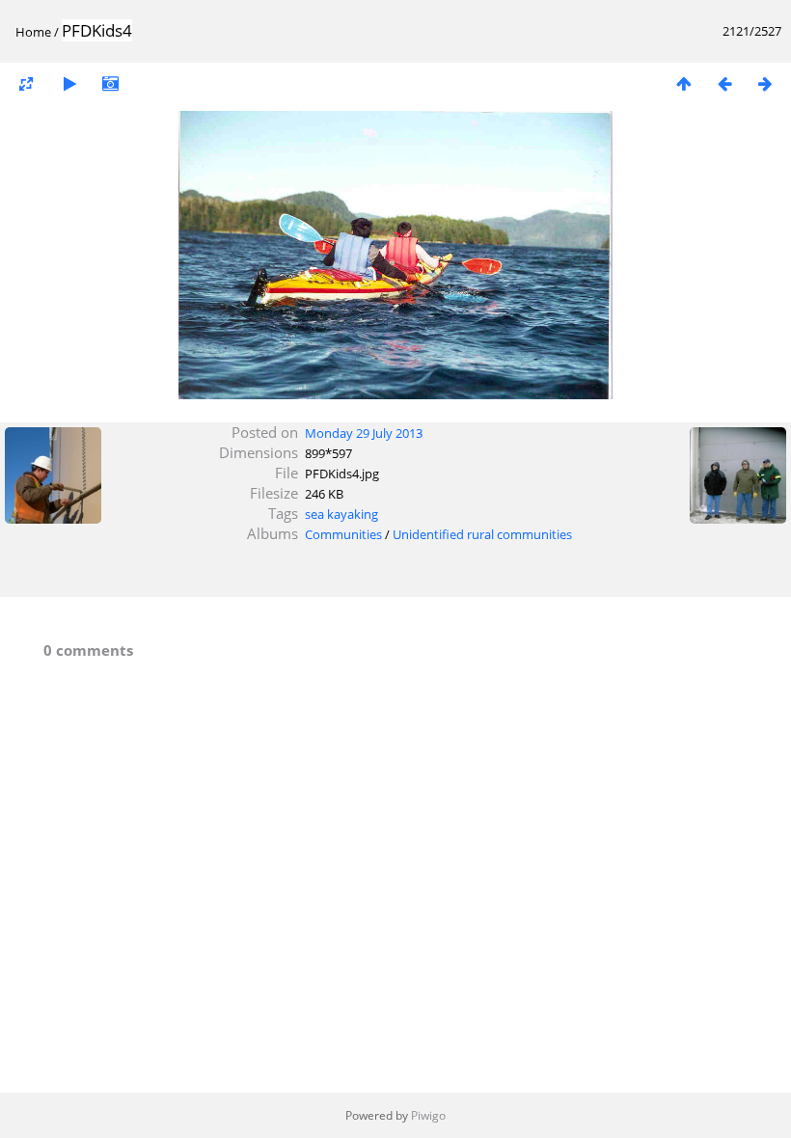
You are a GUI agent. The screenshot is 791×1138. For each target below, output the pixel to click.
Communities (343, 534)
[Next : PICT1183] (765, 83)
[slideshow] (69, 83)
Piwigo (428, 1115)
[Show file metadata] (110, 83)
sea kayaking (341, 514)
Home (33, 32)
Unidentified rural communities (482, 534)
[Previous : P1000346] (724, 83)
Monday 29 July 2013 (364, 433)
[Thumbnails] (684, 83)
